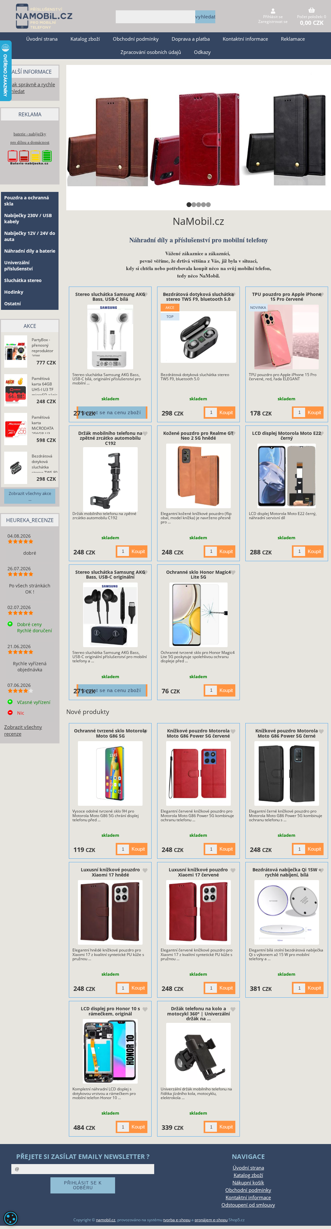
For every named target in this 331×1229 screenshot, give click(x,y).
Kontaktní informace (245, 39)
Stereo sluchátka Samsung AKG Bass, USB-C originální (110, 574)
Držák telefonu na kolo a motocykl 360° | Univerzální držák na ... (198, 1013)
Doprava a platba (191, 39)
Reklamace (293, 39)
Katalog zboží (85, 39)
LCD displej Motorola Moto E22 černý (286, 435)
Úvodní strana (42, 39)
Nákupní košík (248, 1182)
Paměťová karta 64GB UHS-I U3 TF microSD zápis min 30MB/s (45, 385)
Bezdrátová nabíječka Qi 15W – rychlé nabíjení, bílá (286, 872)
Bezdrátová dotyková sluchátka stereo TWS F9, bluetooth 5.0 (198, 296)
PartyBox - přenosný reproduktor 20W (42, 346)
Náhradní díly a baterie (29, 251)
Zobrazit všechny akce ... (30, 496)
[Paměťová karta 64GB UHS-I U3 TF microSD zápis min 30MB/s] (15, 391)
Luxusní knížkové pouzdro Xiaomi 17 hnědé (110, 872)
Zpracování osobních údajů (151, 52)
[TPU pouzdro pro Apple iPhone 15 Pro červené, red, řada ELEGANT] (286, 337)
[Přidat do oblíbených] (145, 295)
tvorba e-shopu (176, 1220)
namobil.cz (105, 1220)
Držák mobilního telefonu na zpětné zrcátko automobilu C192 (110, 438)
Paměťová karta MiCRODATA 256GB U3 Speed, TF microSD (43, 424)
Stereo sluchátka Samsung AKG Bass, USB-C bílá (110, 296)
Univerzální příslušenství (18, 265)
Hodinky (13, 292)
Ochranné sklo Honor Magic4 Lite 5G (198, 574)
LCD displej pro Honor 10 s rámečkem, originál (110, 1010)
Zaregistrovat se (273, 21)
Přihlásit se (273, 16)
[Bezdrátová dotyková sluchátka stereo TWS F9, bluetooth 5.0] (198, 336)
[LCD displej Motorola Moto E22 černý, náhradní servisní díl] (286, 476)
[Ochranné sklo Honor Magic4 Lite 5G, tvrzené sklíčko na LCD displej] (198, 615)
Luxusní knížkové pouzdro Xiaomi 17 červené (198, 872)
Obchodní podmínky (136, 39)
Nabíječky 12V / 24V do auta (29, 236)
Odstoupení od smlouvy (248, 1205)
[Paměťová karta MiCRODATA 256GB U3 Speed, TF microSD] (15, 429)
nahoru (321, 1219)
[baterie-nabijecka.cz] (29, 169)
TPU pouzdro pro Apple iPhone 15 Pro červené (286, 296)
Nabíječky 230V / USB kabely (28, 218)
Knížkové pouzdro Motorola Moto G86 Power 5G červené (198, 733)
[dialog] (10, 1218)
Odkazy (202, 52)
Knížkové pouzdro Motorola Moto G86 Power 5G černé (286, 733)
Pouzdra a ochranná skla (26, 200)
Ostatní (12, 303)
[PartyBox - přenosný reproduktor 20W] (15, 352)
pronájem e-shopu (211, 1220)
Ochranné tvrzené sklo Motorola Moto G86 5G (110, 733)
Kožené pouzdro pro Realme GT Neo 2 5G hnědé (198, 435)
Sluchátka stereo (23, 280)
